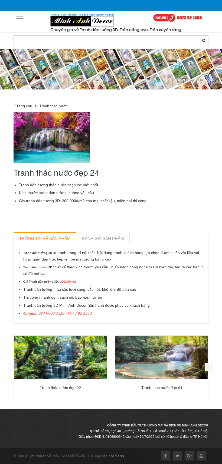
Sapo (119, 456)
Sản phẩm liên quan (43, 330)
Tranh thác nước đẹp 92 (60, 387)
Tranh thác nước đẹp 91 (161, 387)
